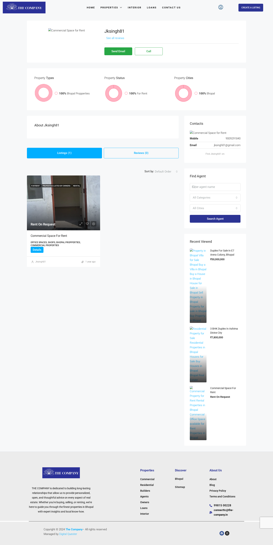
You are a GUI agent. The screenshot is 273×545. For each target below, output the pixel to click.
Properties (109, 7)
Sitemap (180, 487)
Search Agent (215, 218)
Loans (152, 7)
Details (37, 249)
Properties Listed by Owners (57, 186)
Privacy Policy (217, 490)
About (213, 479)
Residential (147, 484)
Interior (134, 7)
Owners (144, 502)
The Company (74, 529)
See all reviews (115, 38)
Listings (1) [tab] (64, 153)
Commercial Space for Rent (49, 236)
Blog (212, 484)
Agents (144, 496)
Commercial (147, 479)
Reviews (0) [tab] (141, 153)
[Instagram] (227, 533)
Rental (76, 186)
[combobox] (166, 171)
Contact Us (171, 7)
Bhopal (179, 478)
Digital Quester (68, 534)
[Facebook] (222, 533)
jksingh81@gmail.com (227, 145)
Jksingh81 (40, 261)
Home (91, 7)
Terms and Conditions (222, 496)
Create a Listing (250, 7)
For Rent (35, 186)
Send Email (118, 51)
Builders (145, 490)
